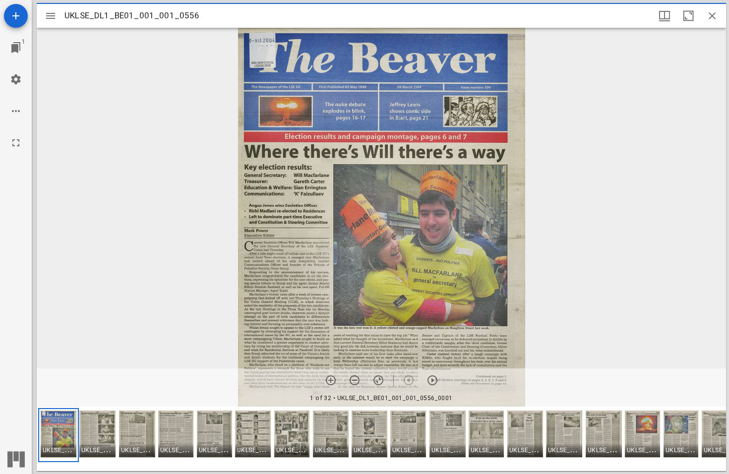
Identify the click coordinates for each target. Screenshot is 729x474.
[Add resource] (16, 16)
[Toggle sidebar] (50, 16)
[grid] (381, 439)
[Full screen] (16, 143)
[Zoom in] (331, 380)
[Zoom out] (354, 380)
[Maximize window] (688, 16)
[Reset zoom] (378, 380)
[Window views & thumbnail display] (664, 16)
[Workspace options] (16, 111)
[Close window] (712, 16)
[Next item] (432, 380)
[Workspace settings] (16, 79)
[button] (58, 435)
